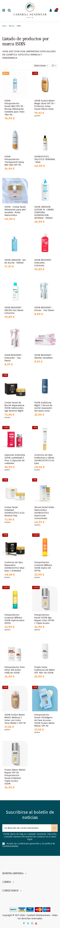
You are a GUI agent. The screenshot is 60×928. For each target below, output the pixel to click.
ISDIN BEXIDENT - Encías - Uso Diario (44, 309)
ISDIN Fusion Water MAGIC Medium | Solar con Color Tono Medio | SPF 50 (15, 718)
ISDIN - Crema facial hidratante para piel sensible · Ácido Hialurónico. (15, 211)
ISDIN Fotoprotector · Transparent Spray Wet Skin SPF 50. (14, 160)
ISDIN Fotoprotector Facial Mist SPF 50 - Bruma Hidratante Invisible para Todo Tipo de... (14, 107)
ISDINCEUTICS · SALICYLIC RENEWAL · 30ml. (44, 159)
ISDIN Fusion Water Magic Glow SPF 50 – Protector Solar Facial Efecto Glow (45, 104)
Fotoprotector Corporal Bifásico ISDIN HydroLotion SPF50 (14, 619)
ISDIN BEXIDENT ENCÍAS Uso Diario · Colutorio (14, 310)
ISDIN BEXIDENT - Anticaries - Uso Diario (13, 358)
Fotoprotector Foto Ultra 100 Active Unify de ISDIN (14, 670)
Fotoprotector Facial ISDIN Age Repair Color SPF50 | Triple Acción (44, 619)
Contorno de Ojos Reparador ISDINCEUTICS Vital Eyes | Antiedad (14, 566)
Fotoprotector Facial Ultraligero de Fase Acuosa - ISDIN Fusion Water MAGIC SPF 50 (44, 720)
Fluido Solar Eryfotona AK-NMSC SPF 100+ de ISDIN (44, 670)
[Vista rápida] (25, 87)
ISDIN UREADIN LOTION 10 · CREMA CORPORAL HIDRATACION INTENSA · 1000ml (44, 212)
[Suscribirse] (54, 828)
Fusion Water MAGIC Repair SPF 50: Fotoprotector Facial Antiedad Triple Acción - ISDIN (15, 776)
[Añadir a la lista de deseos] (25, 76)
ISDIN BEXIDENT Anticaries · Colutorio (42, 263)
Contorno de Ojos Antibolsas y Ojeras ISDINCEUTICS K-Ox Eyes (44, 459)
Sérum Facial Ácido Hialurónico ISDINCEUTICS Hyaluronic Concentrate (44, 513)
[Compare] (25, 81)
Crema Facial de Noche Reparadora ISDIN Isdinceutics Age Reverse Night (14, 406)
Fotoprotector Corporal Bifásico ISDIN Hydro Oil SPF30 (43, 566)
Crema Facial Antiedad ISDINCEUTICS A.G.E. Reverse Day (14, 511)
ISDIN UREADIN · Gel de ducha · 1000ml (15, 261)
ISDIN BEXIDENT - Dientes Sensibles (43, 356)
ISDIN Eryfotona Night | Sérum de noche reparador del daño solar (43, 406)
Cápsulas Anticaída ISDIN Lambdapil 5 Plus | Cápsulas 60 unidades (14, 459)
